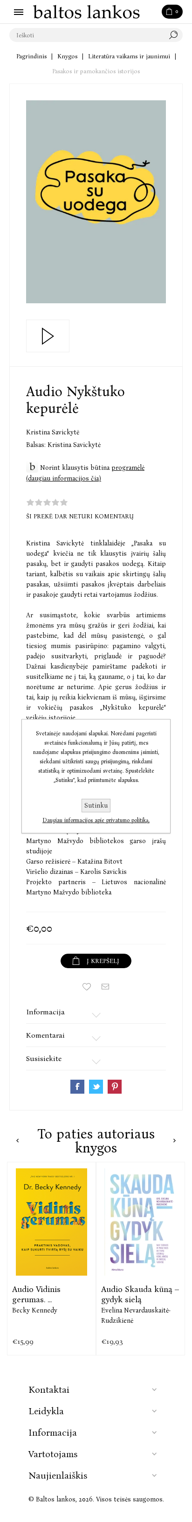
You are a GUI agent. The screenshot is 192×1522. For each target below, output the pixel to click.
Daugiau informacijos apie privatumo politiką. (96, 820)
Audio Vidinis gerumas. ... (36, 1294)
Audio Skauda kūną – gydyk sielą (140, 1294)
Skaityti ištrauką (47, 336)
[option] (51, 1259)
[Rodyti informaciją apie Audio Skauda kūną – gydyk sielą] (140, 1222)
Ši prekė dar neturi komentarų (80, 516)
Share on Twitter (96, 1087)
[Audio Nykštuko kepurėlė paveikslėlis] (96, 201)
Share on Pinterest (115, 1087)
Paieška (176, 35)
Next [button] (174, 1140)
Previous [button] (17, 1140)
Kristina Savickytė (52, 432)
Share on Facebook (77, 1087)
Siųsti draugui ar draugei (105, 987)
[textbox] (86, 35)
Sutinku (96, 806)
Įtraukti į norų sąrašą (87, 987)
